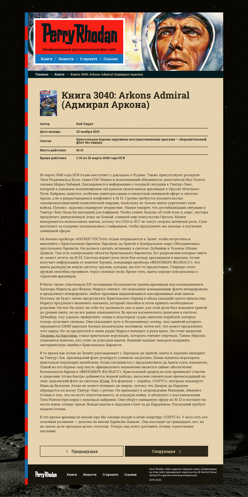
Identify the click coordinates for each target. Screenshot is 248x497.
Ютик (104, 381)
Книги (46, 58)
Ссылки (111, 58)
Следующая (163, 451)
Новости (66, 58)
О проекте (88, 58)
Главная (41, 74)
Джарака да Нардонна (58, 335)
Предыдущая (84, 451)
